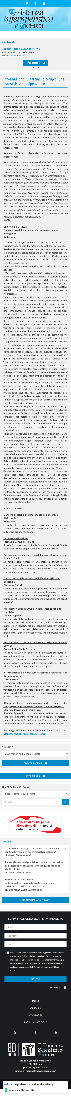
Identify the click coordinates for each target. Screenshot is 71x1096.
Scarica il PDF (38, 62)
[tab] (35, 42)
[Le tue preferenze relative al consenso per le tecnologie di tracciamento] (6, 1090)
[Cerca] (65, 802)
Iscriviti (35, 979)
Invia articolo (33, 775)
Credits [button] (35, 1008)
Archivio (55, 987)
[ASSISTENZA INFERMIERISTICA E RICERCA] (28, 19)
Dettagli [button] (8, 41)
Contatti (35, 1015)
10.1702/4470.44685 (15, 55)
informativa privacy (35, 952)
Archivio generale (33, 762)
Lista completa (35, 899)
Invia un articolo (35, 1022)
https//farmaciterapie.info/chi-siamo (24, 733)
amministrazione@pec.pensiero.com (35, 1070)
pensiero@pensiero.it (35, 1067)
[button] (3, 787)
